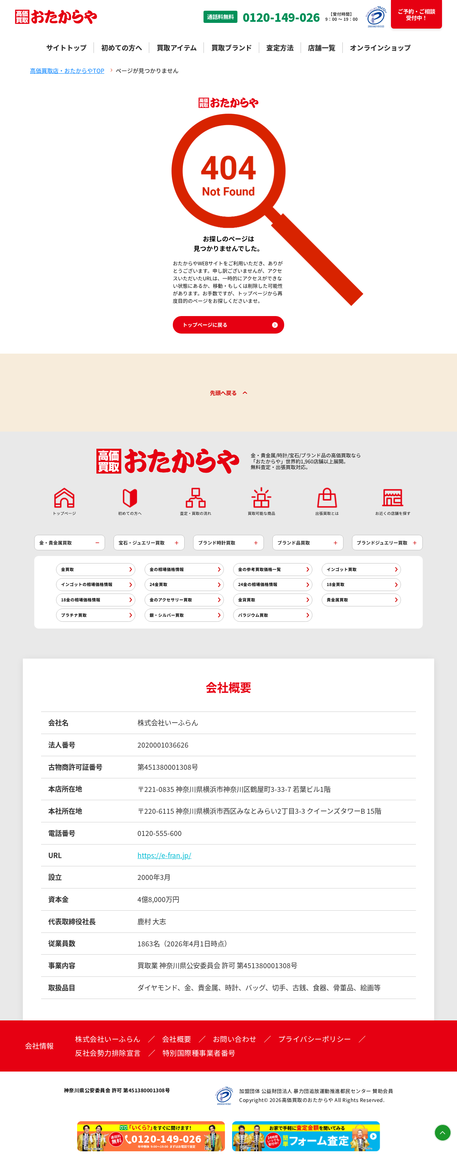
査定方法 (279, 48)
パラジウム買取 (253, 615)
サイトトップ (66, 48)
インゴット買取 (342, 569)
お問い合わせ (235, 1039)
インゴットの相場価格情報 (86, 584)
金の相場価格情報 (167, 569)
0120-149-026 (281, 17)
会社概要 (176, 1039)
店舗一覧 (321, 48)
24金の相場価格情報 (257, 584)
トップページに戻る (204, 324)
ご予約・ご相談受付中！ (416, 14)
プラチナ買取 (74, 615)
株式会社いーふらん (108, 1039)
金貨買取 (246, 599)
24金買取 (158, 584)
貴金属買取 (337, 599)
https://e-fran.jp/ (164, 855)
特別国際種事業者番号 (199, 1053)
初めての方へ (121, 48)
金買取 (67, 569)
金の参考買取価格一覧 (259, 569)
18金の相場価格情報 (80, 599)
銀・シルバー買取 (167, 615)
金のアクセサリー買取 (171, 599)
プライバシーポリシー (314, 1039)
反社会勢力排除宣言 (108, 1053)
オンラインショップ (380, 48)
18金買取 (336, 584)
